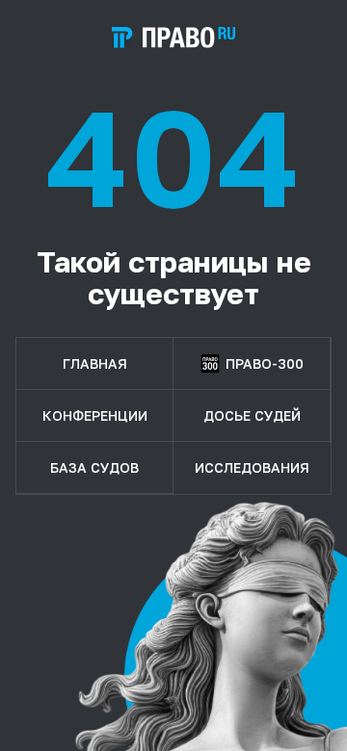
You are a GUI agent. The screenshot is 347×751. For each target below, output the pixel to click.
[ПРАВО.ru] (173, 37)
